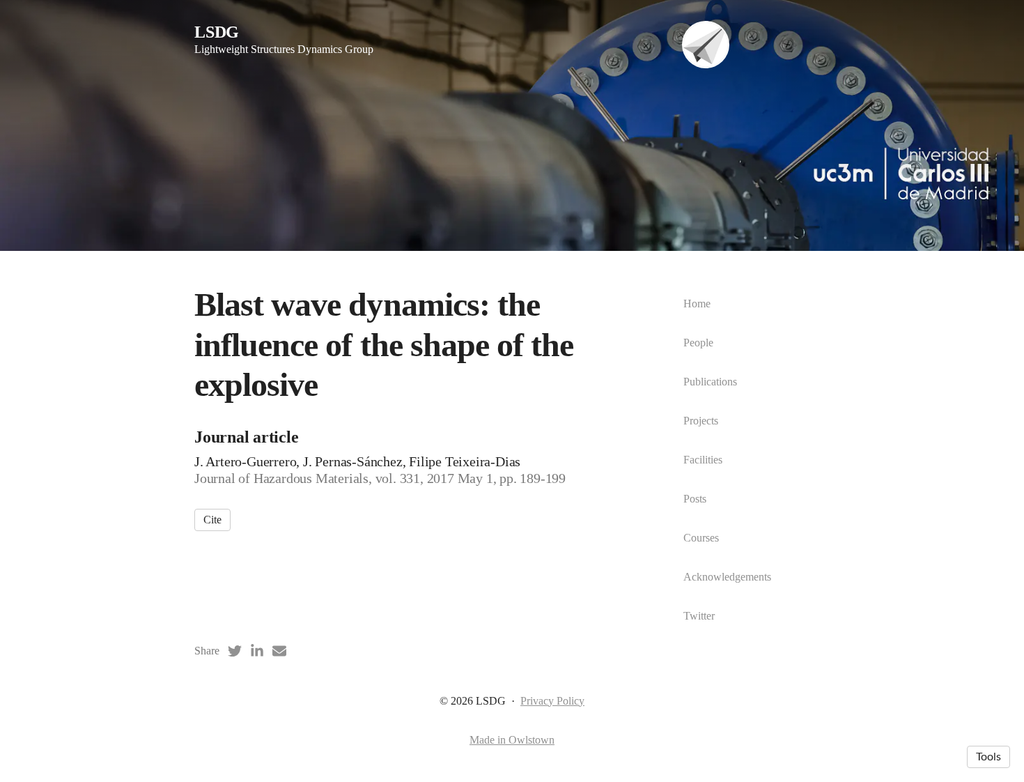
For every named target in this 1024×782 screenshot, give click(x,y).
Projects (700, 421)
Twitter (699, 616)
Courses (701, 538)
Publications (710, 382)
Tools (988, 756)
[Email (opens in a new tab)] (279, 651)
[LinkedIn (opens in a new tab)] (257, 651)
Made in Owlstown (512, 740)
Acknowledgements (727, 577)
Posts (694, 499)
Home (697, 303)
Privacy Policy (552, 701)
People (698, 342)
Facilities (702, 460)
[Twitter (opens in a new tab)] (235, 651)
